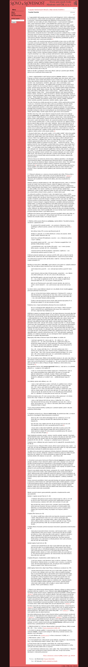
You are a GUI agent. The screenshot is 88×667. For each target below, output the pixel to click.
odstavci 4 (30, 607)
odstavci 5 (59, 617)
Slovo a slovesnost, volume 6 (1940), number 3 (55, 655)
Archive (13, 14)
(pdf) (74, 14)
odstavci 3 (30, 594)
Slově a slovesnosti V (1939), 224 (51, 628)
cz (75, 8)
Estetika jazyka (45, 635)
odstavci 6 (68, 603)
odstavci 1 (69, 175)
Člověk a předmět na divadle (49, 661)
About (13, 12)
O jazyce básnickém (49, 659)
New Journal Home (16, 15)
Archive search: (15, 18)
